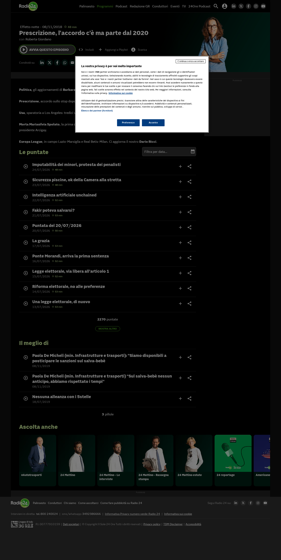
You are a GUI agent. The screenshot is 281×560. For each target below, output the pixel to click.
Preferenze (128, 122)
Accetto (153, 122)
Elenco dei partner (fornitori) (97, 110)
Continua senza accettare (191, 61)
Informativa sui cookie (121, 93)
